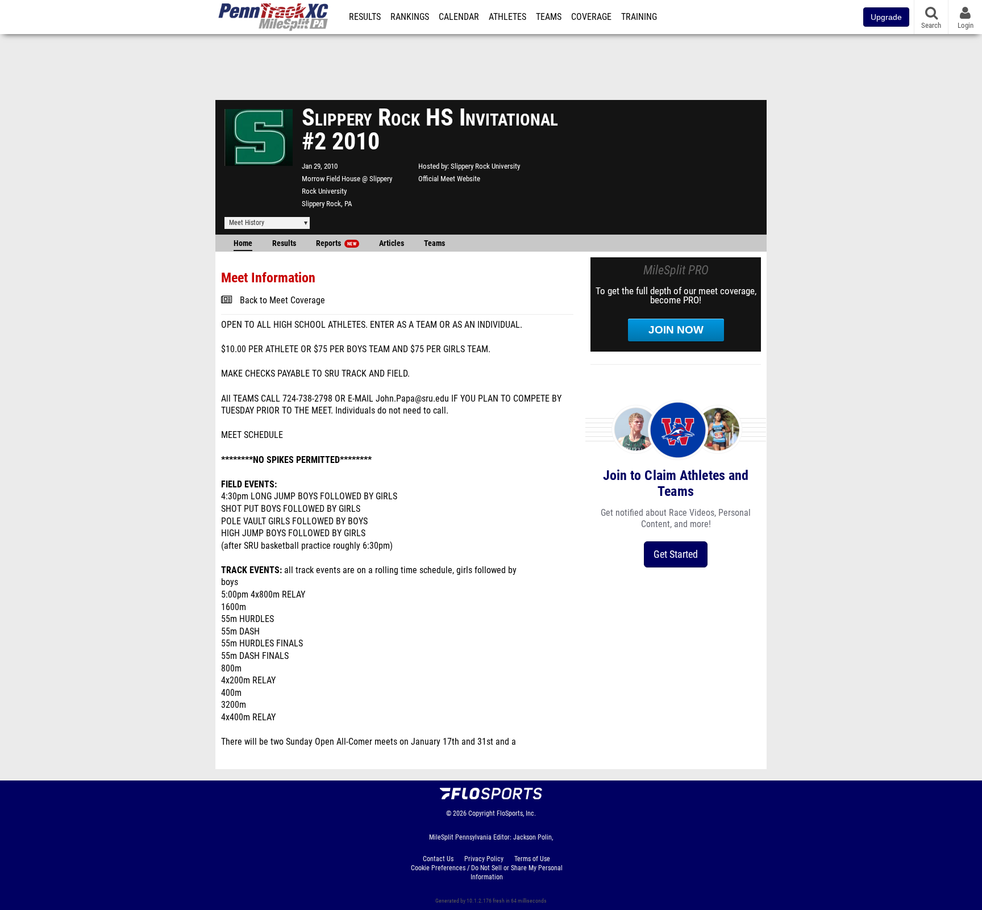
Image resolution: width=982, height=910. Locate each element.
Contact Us (438, 859)
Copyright (481, 813)
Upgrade (886, 17)
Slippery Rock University (485, 166)
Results (365, 17)
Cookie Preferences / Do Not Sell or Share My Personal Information (487, 872)
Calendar (459, 17)
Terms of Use (532, 859)
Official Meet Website (449, 178)
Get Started (676, 554)
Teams (548, 17)
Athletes (507, 17)
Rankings (409, 17)
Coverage (591, 17)
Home (243, 243)
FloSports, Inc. (516, 813)
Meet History (246, 223)
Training (639, 17)
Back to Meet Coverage (282, 300)
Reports (336, 243)
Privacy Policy (484, 859)
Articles (391, 243)
